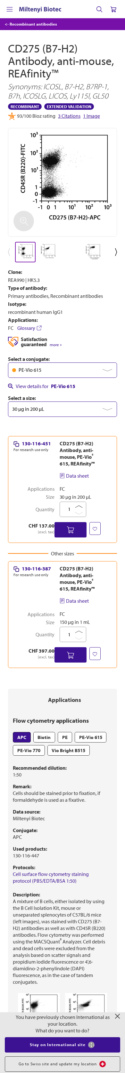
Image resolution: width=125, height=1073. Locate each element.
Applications (64, 699)
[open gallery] (62, 182)
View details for (45, 386)
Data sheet (77, 476)
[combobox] (62, 370)
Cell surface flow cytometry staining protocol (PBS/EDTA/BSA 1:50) (51, 877)
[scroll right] (117, 252)
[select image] (25, 252)
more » (56, 345)
